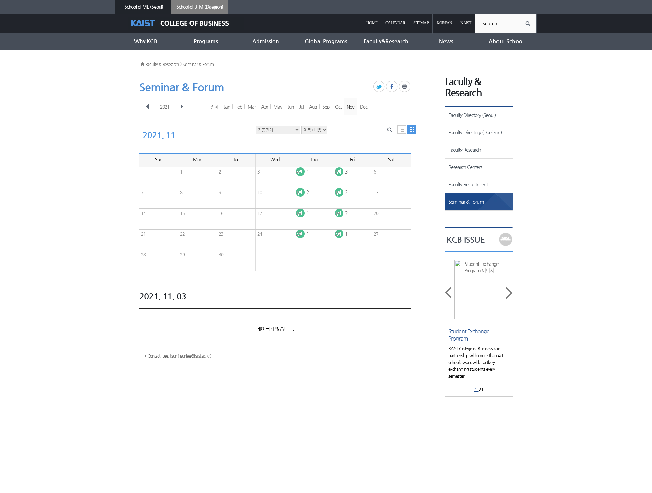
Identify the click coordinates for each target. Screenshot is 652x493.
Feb (238, 106)
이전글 (448, 292)
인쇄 (405, 87)
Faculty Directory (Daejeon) (475, 132)
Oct (338, 106)
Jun (291, 106)
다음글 (509, 292)
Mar (252, 106)
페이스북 (392, 87)
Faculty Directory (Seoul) (472, 115)
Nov (350, 106)
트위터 (379, 87)
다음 (181, 106)
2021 (164, 106)
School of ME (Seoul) (143, 7)
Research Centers (465, 167)
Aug (313, 106)
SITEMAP (421, 23)
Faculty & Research (162, 64)
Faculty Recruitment (468, 184)
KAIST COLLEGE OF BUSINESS (186, 23)
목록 (401, 129)
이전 (147, 106)
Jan (227, 106)
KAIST (465, 23)
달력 (411, 129)
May (277, 106)
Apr (264, 106)
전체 (214, 106)
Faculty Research (464, 149)
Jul (301, 106)
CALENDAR (395, 23)
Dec (363, 106)
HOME (371, 23)
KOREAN (444, 23)
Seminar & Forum (198, 64)
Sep (325, 106)
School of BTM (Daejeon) (199, 7)
